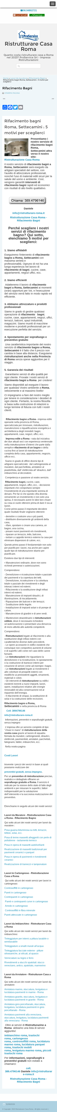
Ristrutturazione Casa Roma (22, 159)
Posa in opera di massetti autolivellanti (24, 845)
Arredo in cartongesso (16, 906)
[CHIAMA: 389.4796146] (29, 205)
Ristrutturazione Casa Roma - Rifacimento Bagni (28, 219)
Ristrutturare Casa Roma (28, 46)
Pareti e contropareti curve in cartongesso (26, 901)
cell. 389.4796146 (18, 1070)
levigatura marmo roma (26, 1050)
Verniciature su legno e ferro (18, 958)
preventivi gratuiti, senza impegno (23, 772)
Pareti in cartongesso (15, 892)
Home (5, 78)
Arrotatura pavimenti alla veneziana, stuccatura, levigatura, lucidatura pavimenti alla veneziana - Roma (26, 1017)
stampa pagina (12, 93)
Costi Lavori (11, 755)
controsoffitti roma (24, 1041)
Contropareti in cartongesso (18, 897)
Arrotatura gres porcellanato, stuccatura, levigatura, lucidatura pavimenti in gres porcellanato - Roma (25, 1007)
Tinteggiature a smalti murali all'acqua (24, 946)
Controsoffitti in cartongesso (18, 888)
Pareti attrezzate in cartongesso (20, 915)
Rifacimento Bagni (37, 78)
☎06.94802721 (28, 10)
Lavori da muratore (18, 78)
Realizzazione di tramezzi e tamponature (25, 864)
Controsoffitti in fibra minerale (20, 910)
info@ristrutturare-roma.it (28, 213)
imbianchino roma (15, 1035)
